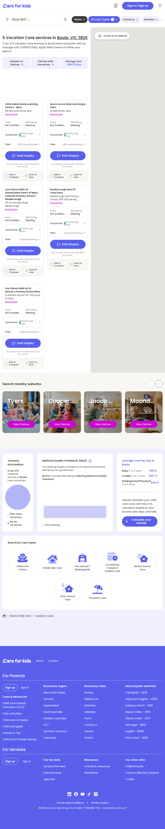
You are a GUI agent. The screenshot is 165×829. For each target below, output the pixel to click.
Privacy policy (100, 802)
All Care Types (102, 19)
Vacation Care (97, 598)
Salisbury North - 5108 (139, 705)
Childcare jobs (134, 766)
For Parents (14, 675)
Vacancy (129, 19)
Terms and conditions (70, 802)
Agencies (49, 779)
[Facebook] (76, 794)
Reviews (149, 19)
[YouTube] (83, 794)
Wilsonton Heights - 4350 (141, 699)
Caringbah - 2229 (136, 692)
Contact (53, 660)
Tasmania (50, 738)
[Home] (4, 616)
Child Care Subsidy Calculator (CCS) (14, 705)
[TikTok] (89, 794)
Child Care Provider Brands (20, 739)
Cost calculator (12, 713)
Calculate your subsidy (141, 521)
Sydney (89, 692)
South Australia (53, 712)
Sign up (10, 687)
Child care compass (15, 720)
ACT (46, 725)
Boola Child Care (20, 616)
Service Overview (54, 766)
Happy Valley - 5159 (137, 712)
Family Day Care (52, 568)
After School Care (67, 598)
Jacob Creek (107, 401)
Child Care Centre (22, 568)
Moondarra (146, 401)
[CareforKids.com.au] (17, 661)
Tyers (15, 401)
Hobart (88, 738)
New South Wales (54, 692)
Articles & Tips (12, 733)
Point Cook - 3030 (136, 738)
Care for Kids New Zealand (142, 773)
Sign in (25, 687)
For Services (14, 749)
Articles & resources (97, 766)
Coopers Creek (70, 401)
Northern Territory (55, 731)
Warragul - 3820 (135, 725)
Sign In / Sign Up (137, 6)
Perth (88, 718)
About (39, 660)
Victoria (48, 699)
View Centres (21, 424)
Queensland (51, 705)
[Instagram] (96, 794)
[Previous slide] (150, 383)
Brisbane (90, 705)
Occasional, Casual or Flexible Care (112, 568)
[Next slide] (159, 383)
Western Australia (55, 718)
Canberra (90, 725)
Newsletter (91, 773)
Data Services (52, 773)
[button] (112, 35)
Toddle (129, 779)
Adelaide (89, 712)
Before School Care (142, 568)
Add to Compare (14, 175)
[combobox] (36, 19)
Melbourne (91, 699)
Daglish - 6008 (134, 731)
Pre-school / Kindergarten (82, 568)
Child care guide (13, 726)
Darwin (88, 731)
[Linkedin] (69, 794)
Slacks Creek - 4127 (137, 718)
